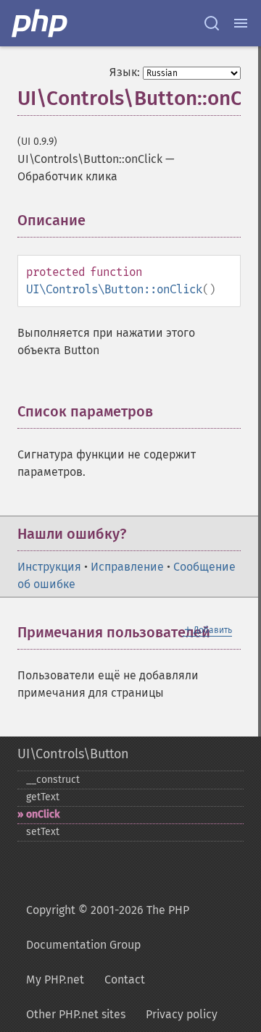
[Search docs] (211, 23)
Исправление (127, 567)
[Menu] (240, 23)
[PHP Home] (41, 23)
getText (42, 797)
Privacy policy (182, 1014)
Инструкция (49, 567)
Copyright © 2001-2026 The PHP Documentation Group (107, 927)
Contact (124, 979)
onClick (42, 814)
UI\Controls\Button (73, 754)
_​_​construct (53, 779)
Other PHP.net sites (75, 1014)
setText (42, 832)
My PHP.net (55, 979)
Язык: (124, 72)
